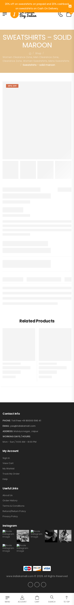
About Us (8, 495)
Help (5, 479)
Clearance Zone (12, 61)
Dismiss (70, 6)
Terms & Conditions (13, 506)
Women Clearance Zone (17, 57)
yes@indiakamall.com (22, 426)
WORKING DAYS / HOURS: (17, 436)
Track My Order (11, 473)
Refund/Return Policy (14, 511)
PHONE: (7, 420)
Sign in (6, 458)
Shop (38, 53)
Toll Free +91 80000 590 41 (26, 420)
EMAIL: (6, 426)
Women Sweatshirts (35, 61)
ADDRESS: (8, 431)
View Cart (8, 463)
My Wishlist (8, 468)
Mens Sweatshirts (58, 61)
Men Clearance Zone (46, 57)
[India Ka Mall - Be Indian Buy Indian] (23, 14)
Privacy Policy (10, 516)
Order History (10, 500)
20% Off (12, 85)
